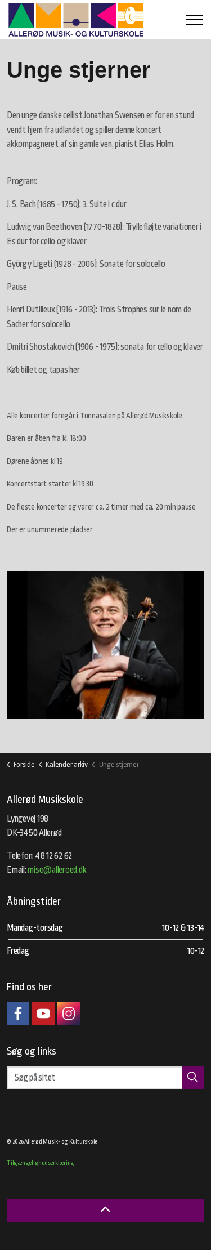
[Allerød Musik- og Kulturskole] (75, 20)
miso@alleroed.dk (57, 870)
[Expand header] (194, 19)
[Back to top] (105, 1210)
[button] (105, 645)
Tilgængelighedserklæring (40, 1163)
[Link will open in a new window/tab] (18, 1013)
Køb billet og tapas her (43, 370)
